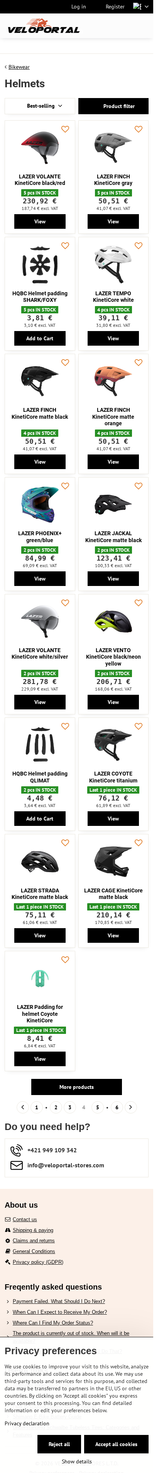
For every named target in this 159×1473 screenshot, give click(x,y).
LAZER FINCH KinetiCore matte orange (113, 416)
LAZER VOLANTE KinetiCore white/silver (40, 653)
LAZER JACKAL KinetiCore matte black (113, 536)
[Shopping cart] (125, 25)
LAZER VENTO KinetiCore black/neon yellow (113, 657)
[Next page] (131, 1107)
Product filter (118, 106)
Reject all (59, 1444)
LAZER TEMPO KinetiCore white (113, 296)
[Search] (107, 25)
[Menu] (144, 25)
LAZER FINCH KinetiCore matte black (40, 413)
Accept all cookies (116, 1444)
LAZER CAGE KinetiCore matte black (113, 893)
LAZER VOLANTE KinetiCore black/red (40, 179)
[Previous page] (23, 1107)
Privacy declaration (27, 1423)
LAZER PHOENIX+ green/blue (40, 536)
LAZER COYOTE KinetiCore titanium (113, 777)
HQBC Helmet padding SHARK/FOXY (40, 296)
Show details (77, 1461)
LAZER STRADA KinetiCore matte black (40, 893)
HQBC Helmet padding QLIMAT (40, 777)
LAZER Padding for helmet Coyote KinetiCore (40, 1014)
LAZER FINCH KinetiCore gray (113, 179)
